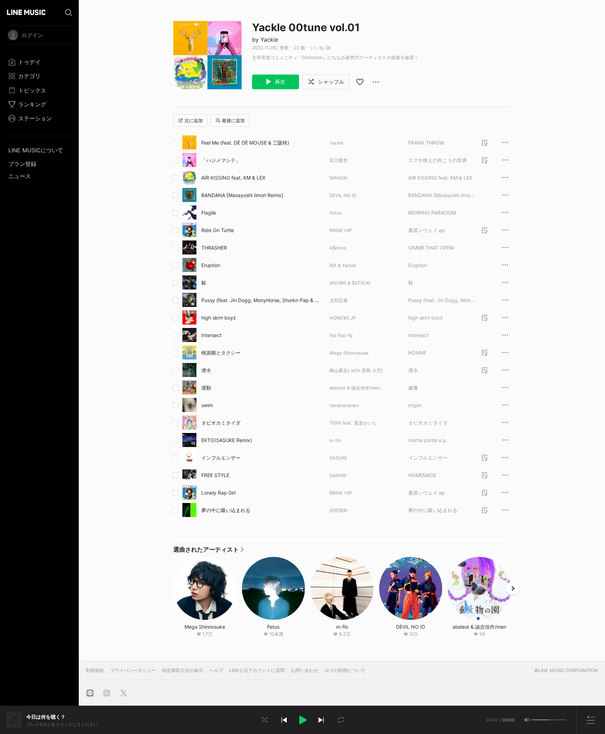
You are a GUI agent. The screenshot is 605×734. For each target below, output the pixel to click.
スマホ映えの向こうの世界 (437, 160)
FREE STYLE (215, 475)
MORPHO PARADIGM (432, 213)
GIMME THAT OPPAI (431, 248)
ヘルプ (216, 670)
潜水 (206, 370)
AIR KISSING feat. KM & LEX (233, 178)
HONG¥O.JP (342, 318)
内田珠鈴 (338, 510)
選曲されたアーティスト (208, 551)
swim (207, 405)
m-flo (335, 440)
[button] (302, 720)
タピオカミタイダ (221, 423)
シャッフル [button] (330, 81)
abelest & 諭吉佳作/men (355, 388)
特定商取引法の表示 (182, 670)
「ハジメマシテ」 (221, 160)
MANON (338, 178)
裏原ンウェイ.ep (426, 230)
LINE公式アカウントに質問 (257, 670)
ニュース (19, 176)
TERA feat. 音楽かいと (353, 423)
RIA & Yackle (342, 265)
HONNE (417, 353)
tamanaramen (344, 405)
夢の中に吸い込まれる (225, 510)
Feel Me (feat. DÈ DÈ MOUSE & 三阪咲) (245, 143)
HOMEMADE (422, 475)
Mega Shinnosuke (349, 353)
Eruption (210, 265)
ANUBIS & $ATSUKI (349, 283)
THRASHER (214, 248)
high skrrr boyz (218, 318)
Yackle (336, 143)
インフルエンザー (221, 458)
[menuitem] (39, 62)
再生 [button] (279, 81)
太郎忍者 (338, 300)
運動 (206, 388)
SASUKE (338, 458)
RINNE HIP (340, 230)
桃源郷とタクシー (221, 353)
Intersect (211, 335)
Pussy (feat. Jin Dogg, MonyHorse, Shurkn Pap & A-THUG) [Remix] (259, 300)
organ (415, 405)
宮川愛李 (338, 160)
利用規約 (95, 670)
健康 (413, 388)
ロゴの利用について (345, 670)
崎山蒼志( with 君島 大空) (356, 370)
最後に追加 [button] (233, 120)
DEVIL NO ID (342, 195)
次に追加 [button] (194, 120)
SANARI (337, 475)
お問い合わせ (304, 670)
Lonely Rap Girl (218, 493)
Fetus (335, 213)
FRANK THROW (426, 143)
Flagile (208, 213)
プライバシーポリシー (133, 670)
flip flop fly (341, 335)
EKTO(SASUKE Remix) (226, 440)
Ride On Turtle (217, 230)
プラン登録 (22, 163)
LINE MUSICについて (35, 150)
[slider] (540, 719)
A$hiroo (338, 248)
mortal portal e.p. (427, 440)
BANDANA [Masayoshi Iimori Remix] (242, 195)
